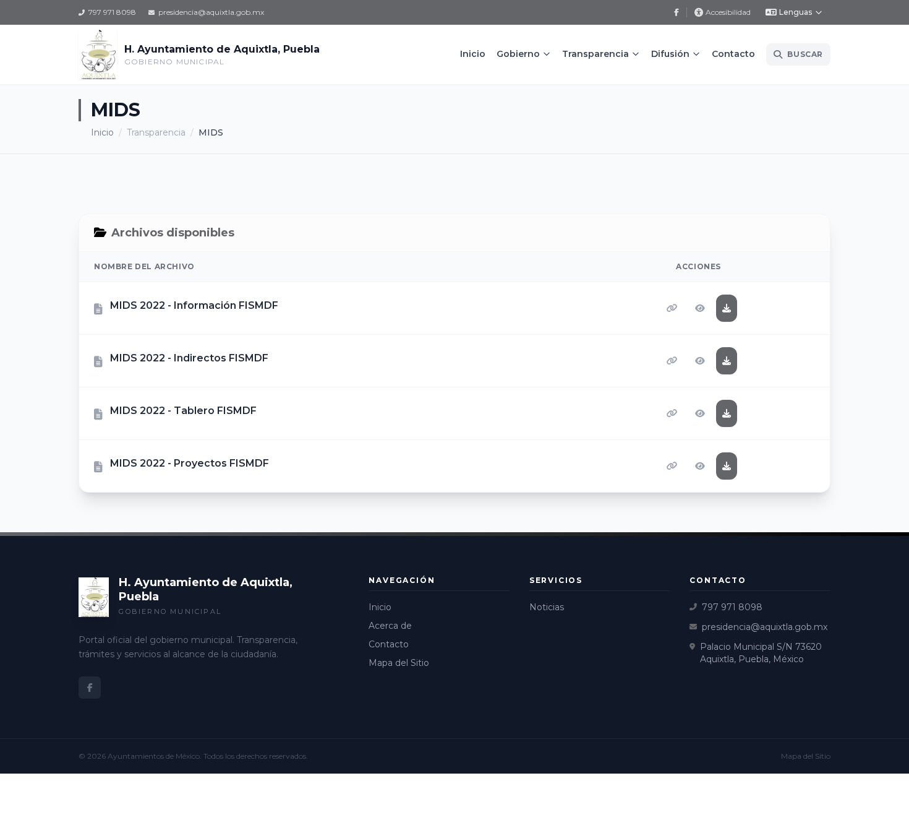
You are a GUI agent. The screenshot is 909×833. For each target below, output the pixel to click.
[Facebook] (676, 12)
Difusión (670, 53)
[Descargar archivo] (726, 308)
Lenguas (795, 12)
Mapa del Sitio (399, 662)
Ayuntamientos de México (154, 756)
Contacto (733, 53)
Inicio (472, 53)
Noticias (546, 607)
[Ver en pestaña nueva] (700, 308)
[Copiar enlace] (672, 308)
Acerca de (390, 625)
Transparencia (595, 53)
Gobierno (518, 53)
